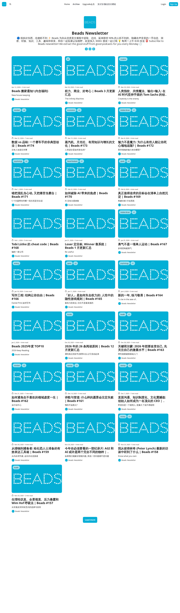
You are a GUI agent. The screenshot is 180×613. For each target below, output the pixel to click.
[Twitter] (86, 49)
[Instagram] (90, 49)
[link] (90, 33)
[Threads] (93, 49)
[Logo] (4, 4)
